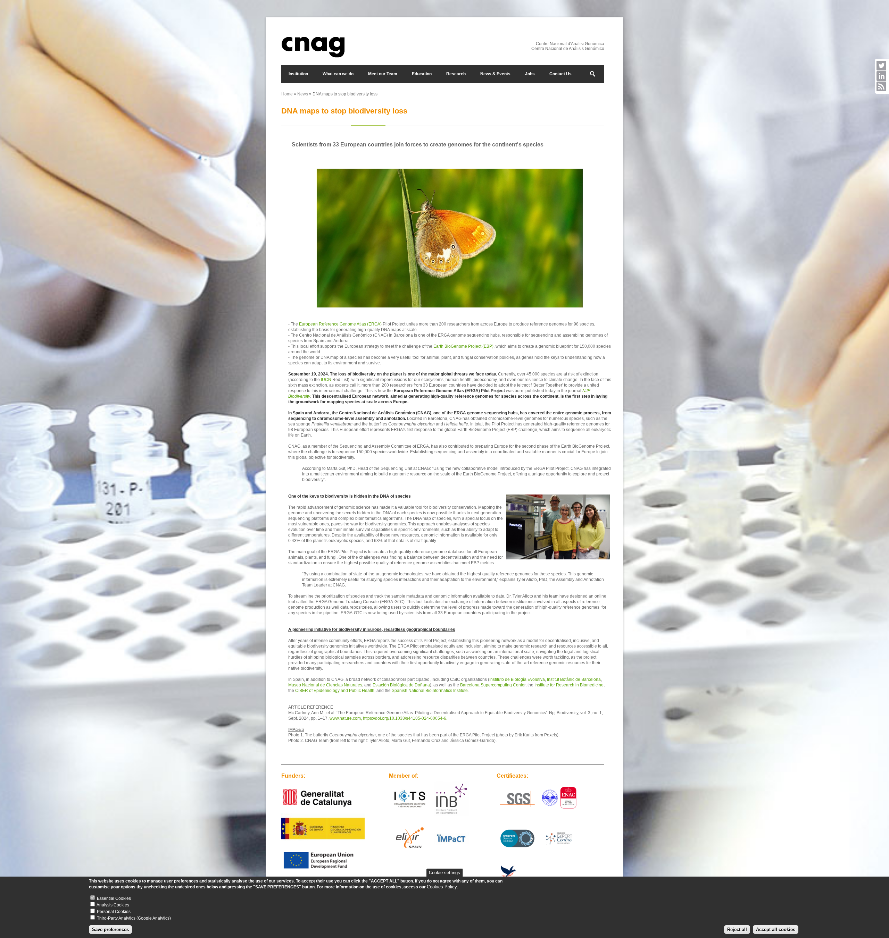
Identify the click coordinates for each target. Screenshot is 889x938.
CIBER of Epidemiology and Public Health (334, 690)
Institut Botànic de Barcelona (574, 679)
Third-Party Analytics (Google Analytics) (134, 918)
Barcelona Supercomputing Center (492, 685)
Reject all (737, 929)
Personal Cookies (114, 911)
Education (422, 73)
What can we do (338, 73)
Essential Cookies (114, 898)
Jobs (530, 73)
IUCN (326, 379)
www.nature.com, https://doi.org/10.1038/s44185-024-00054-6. (388, 718)
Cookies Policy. (442, 886)
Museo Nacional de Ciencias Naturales (325, 685)
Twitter (881, 65)
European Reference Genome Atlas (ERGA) (340, 324)
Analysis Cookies (113, 905)
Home (287, 94)
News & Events (495, 73)
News (302, 94)
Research (456, 73)
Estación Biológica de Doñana (401, 685)
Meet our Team (382, 73)
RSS (881, 86)
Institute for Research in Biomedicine (569, 685)
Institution (298, 73)
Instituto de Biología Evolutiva (517, 679)
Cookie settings (444, 872)
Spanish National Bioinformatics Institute (430, 690)
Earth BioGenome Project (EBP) (463, 346)
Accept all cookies (775, 929)
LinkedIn (881, 76)
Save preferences (110, 929)
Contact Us (560, 73)
